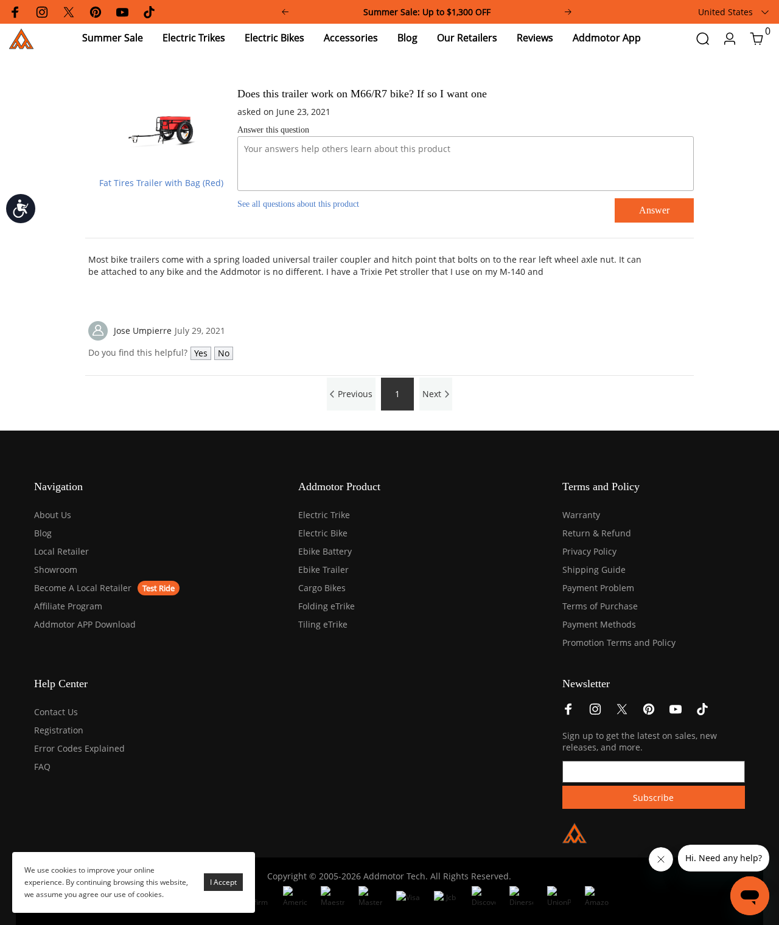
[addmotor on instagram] (595, 712)
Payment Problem (598, 588)
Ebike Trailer (323, 569)
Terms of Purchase (600, 606)
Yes (201, 353)
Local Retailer (61, 551)
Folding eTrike (326, 606)
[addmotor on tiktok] (702, 712)
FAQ (42, 766)
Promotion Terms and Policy (619, 642)
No (223, 353)
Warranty (581, 515)
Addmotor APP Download (85, 624)
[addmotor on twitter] (622, 712)
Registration (58, 730)
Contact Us (56, 712)
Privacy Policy (589, 551)
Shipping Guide (594, 569)
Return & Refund (596, 533)
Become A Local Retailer (82, 588)
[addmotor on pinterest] (649, 712)
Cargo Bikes (322, 588)
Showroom (55, 569)
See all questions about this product (298, 204)
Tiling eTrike (323, 624)
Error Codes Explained (79, 748)
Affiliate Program (68, 606)
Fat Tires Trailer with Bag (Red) (161, 183)
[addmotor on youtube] (675, 712)
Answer (654, 210)
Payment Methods (599, 624)
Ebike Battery (325, 551)
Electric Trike (324, 515)
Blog (43, 533)
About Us (52, 515)
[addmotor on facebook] (568, 712)
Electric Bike (323, 533)
